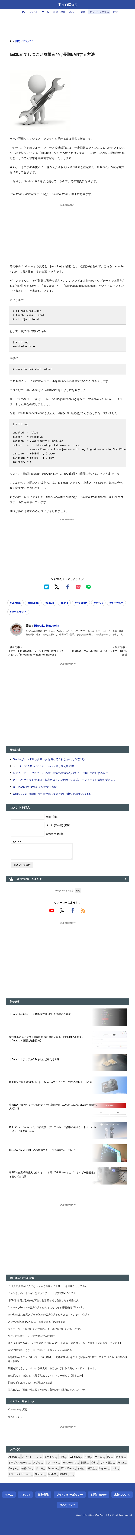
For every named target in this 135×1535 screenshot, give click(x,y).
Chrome (40, 1474)
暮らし (73, 11)
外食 (81, 1468)
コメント (16, 841)
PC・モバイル (30, 11)
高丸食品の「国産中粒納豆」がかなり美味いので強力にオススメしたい (47, 1389)
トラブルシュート (19, 1462)
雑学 (115, 11)
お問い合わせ (99, 1494)
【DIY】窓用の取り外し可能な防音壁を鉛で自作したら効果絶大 (43, 1300)
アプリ (38, 1462)
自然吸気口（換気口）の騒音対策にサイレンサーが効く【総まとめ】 (46, 1375)
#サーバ (98, 602)
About (25, 1494)
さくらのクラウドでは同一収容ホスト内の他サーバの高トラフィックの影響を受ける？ (64, 780)
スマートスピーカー (20, 1474)
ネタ (115, 1468)
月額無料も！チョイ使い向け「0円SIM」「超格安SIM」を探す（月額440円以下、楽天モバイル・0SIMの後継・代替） (67, 1359)
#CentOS (15, 602)
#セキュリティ (18, 611)
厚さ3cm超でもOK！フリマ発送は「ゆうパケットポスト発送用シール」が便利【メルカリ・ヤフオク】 (65, 1343)
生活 (88, 1457)
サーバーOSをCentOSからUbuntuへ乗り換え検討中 (43, 766)
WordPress (68, 1468)
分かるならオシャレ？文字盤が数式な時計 (31, 1335)
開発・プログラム (99, 11)
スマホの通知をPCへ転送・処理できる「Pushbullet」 (38, 1321)
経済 (83, 11)
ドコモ (40, 1468)
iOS (94, 1462)
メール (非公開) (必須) (58, 825)
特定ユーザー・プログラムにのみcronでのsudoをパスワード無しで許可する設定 (60, 773)
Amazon (53, 1468)
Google (13, 1468)
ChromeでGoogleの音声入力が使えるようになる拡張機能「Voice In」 (47, 1307)
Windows (76, 1457)
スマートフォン (32, 1457)
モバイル (50, 1457)
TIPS (63, 1457)
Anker (122, 1462)
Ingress (104, 1468)
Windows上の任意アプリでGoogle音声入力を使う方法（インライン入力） (49, 1314)
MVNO (53, 1474)
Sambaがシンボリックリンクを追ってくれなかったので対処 (49, 759)
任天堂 (92, 1468)
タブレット (52, 1462)
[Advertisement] (67, 25)
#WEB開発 (81, 602)
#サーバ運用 (116, 602)
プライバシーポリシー (69, 1494)
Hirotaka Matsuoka (46, 625)
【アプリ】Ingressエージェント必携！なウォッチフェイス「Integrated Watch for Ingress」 (36, 652)
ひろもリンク (15, 1416)
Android (14, 1457)
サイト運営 (107, 1462)
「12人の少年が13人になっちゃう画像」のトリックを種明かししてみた (47, 1286)
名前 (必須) (52, 816)
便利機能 (43, 1494)
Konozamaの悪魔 (17, 1409)
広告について (122, 1494)
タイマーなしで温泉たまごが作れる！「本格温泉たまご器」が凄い (45, 1328)
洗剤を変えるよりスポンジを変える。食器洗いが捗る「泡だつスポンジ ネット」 (52, 1368)
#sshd (64, 602)
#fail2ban (33, 602)
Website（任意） (56, 833)
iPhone (120, 1457)
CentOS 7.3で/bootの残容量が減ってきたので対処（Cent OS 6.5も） (53, 793)
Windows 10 (71, 1462)
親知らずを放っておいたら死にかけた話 (30, 1382)
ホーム (9, 1494)
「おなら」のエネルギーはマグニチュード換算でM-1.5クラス (42, 1293)
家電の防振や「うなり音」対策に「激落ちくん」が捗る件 (40, 1350)
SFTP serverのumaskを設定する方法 (35, 787)
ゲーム (45, 11)
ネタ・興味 (59, 11)
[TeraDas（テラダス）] (67, 4)
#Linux (50, 602)
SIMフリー (67, 1474)
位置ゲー (27, 1468)
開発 (85, 1462)
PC (110, 1457)
